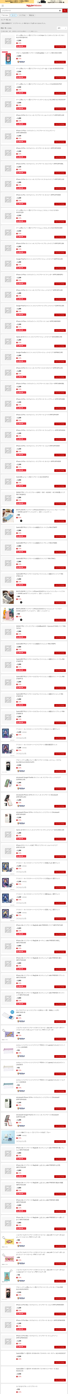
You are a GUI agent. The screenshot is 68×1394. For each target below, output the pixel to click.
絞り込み (5, 15)
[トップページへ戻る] (34, 6)
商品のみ (31, 15)
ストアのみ (22, 15)
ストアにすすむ (60, 46)
